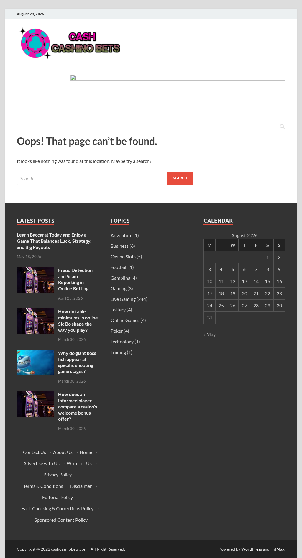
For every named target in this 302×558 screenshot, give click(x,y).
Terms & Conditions (43, 486)
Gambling (120, 277)
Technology (122, 341)
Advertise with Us (41, 463)
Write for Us (79, 463)
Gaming (119, 288)
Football (119, 267)
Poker (117, 331)
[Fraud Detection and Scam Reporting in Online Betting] (35, 270)
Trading (118, 352)
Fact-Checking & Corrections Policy (57, 508)
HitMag (277, 549)
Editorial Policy (57, 497)
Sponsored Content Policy (61, 520)
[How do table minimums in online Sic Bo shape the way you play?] (35, 312)
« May (209, 334)
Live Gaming (123, 299)
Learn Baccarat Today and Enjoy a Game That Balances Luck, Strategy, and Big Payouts (54, 241)
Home (86, 452)
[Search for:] (105, 178)
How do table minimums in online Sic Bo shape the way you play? (78, 320)
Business (120, 246)
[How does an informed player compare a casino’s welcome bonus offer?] (35, 395)
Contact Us (34, 452)
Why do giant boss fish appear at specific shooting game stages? (77, 362)
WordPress (251, 549)
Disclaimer (81, 486)
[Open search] (282, 127)
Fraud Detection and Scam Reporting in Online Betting (75, 279)
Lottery (118, 309)
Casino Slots (123, 256)
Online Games (125, 320)
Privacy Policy (57, 474)
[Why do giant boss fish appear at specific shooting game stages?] (35, 353)
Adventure (121, 235)
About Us (63, 452)
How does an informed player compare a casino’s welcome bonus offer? (77, 406)
